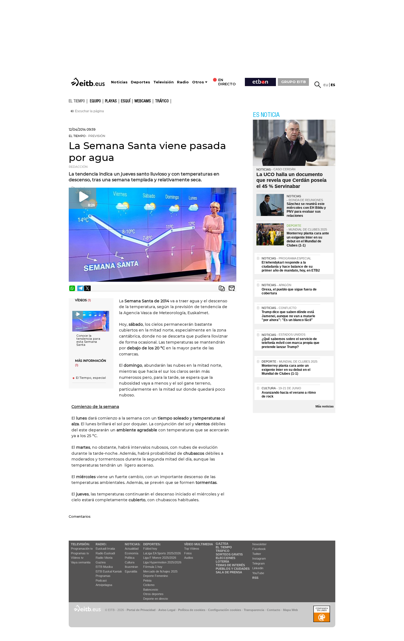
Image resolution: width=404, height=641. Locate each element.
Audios (188, 557)
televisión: (80, 544)
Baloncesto (150, 589)
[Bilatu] (317, 84)
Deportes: (152, 544)
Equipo (95, 101)
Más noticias (325, 406)
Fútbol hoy (150, 548)
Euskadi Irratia (105, 548)
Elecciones (225, 558)
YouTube (258, 573)
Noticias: (132, 544)
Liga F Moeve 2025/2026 (159, 557)
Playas (111, 101)
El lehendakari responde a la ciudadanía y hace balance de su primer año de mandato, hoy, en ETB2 (291, 266)
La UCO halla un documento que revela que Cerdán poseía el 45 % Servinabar (291, 180)
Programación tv (82, 548)
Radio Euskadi (105, 553)
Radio (183, 82)
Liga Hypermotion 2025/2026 (162, 562)
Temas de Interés (230, 565)
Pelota (147, 580)
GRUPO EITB (293, 82)
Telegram (258, 563)
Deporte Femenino (155, 575)
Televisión (163, 82)
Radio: (101, 544)
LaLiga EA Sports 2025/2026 (162, 553)
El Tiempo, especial (91, 378)
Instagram (259, 558)
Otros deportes (153, 594)
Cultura (129, 562)
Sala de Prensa (229, 572)
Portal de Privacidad (141, 610)
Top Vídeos (191, 548)
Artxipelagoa (104, 585)
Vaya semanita (80, 562)
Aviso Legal (166, 610)
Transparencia (254, 610)
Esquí (125, 101)
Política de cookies (191, 610)
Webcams (142, 101)
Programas (103, 575)
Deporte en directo (155, 598)
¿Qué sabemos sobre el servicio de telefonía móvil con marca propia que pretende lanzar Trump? (290, 343)
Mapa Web (290, 610)
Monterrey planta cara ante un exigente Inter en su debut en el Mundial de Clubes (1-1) (308, 239)
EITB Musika (104, 566)
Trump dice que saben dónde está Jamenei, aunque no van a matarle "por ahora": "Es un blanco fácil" (288, 316)
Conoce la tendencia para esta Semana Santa (88, 340)
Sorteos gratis (229, 554)
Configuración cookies (224, 610)
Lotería (222, 561)
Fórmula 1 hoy (152, 566)
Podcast (101, 580)
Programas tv (80, 553)
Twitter (256, 553)
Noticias (119, 82)
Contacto (273, 610)
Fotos (188, 553)
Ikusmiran (131, 566)
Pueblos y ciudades (233, 568)
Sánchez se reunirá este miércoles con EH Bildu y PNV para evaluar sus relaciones (306, 210)
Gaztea (101, 562)
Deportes (140, 82)
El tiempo (224, 547)
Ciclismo (148, 585)
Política (129, 557)
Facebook (259, 548)
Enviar (232, 288)
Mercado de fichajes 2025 (160, 571)
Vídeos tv (77, 557)
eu (325, 85)
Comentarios (79, 516)
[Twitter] (87, 288)
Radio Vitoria (104, 557)
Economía (131, 553)
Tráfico (162, 101)
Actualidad (132, 548)
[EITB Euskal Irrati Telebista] (88, 81)
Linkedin (257, 568)
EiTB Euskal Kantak (109, 571)
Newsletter (259, 544)
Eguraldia (131, 571)
